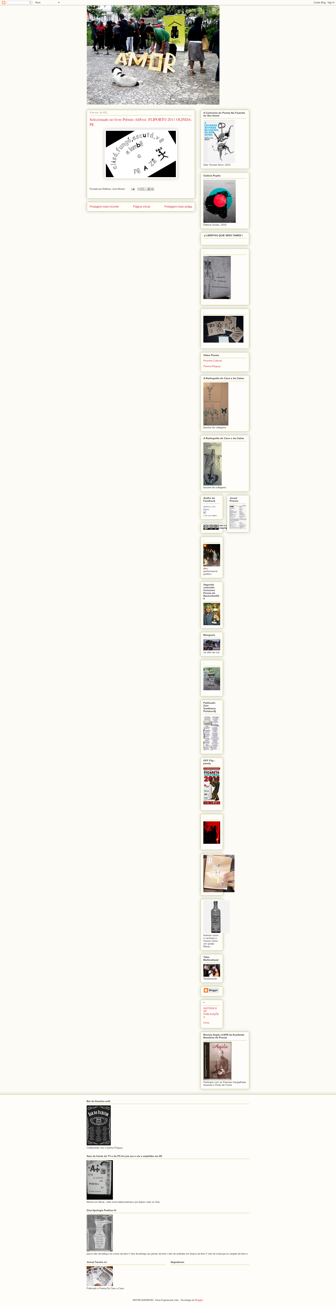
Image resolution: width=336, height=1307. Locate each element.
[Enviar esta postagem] (132, 189)
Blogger (199, 1300)
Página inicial (141, 206)
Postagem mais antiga (178, 206)
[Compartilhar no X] (146, 189)
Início (206, 1022)
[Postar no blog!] (142, 189)
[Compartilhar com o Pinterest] (152, 189)
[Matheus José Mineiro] (204, 512)
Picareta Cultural (212, 360)
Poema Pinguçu (212, 366)
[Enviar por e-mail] (139, 189)
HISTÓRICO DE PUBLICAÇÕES (211, 1012)
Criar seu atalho (210, 515)
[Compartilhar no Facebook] (149, 189)
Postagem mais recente (104, 206)
